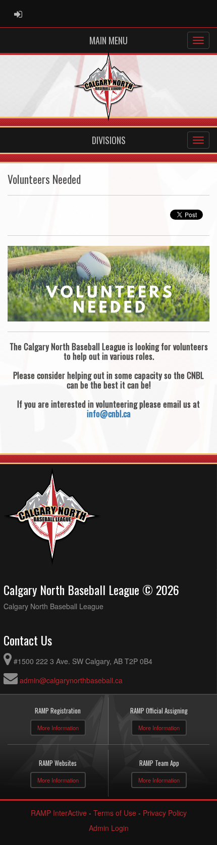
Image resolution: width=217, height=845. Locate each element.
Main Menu (108, 40)
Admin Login (109, 828)
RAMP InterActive (59, 813)
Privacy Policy (165, 813)
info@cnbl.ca (109, 413)
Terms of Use (114, 813)
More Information (58, 728)
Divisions (109, 140)
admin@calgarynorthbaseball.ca (71, 680)
